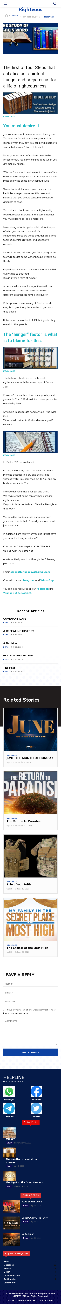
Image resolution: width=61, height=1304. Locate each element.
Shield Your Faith (19, 884)
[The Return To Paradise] (30, 792)
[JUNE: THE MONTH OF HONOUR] (30, 729)
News (5, 623)
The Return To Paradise (24, 821)
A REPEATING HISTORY (18, 631)
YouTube (8, 592)
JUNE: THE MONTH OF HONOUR (30, 758)
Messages (49, 17)
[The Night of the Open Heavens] (9, 1176)
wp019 (15, 16)
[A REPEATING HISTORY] (11, 1223)
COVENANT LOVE (14, 618)
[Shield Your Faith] (30, 856)
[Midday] (9, 1132)
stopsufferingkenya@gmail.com (30, 571)
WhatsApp (47, 580)
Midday (10, 1139)
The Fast (9, 667)
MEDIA (9, 1143)
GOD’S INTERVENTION (18, 655)
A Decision (10, 643)
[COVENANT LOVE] (11, 1206)
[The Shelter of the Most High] (30, 919)
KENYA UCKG (9, 116)
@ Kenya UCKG (23, 592)
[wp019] (7, 15)
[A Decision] (11, 1239)
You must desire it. (21, 125)
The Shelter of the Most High (27, 948)
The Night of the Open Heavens (24, 1182)
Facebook (42, 588)
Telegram (28, 580)
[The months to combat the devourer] (9, 1153)
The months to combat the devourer (22, 1160)
